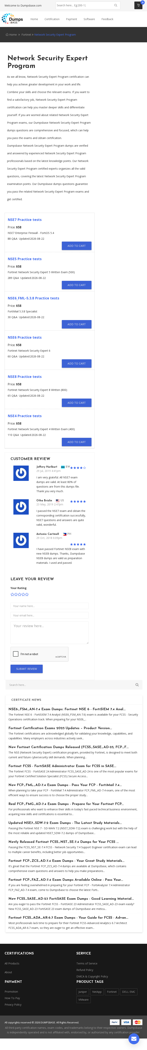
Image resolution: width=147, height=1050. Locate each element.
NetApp (97, 992)
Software (89, 19)
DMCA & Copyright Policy (92, 976)
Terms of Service (86, 963)
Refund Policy (84, 970)
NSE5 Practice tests (25, 259)
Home (34, 19)
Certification (52, 19)
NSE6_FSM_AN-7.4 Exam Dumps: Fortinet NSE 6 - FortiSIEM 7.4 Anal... (67, 709)
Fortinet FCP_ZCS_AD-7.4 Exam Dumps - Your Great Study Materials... (66, 861)
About (8, 972)
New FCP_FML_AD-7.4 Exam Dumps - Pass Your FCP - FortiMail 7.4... (65, 785)
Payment (71, 19)
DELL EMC (128, 992)
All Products (12, 963)
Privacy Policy (13, 1004)
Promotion (11, 991)
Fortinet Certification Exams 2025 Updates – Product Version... (60, 728)
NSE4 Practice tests (25, 415)
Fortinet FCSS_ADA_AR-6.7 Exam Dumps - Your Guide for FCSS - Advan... (68, 918)
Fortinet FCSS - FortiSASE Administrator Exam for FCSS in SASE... (62, 766)
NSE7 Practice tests (25, 219)
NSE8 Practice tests (25, 376)
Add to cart (77, 246)
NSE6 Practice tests (25, 337)
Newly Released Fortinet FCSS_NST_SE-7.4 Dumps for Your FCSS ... (63, 842)
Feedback (107, 19)
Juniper (82, 992)
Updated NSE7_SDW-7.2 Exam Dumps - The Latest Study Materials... (65, 823)
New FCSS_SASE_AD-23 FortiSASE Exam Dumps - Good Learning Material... (71, 899)
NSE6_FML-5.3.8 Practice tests (33, 298)
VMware (83, 999)
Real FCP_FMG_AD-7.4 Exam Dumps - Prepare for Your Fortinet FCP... (66, 804)
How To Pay (12, 998)
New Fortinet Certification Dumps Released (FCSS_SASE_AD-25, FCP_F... (68, 747)
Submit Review (26, 669)
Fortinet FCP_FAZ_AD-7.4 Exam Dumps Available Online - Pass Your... (65, 880)
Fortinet (26, 34)
